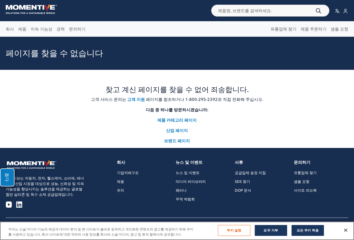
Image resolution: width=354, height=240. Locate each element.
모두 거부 (271, 230)
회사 (10, 29)
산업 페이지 (177, 130)
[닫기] (345, 230)
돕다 (7, 177)
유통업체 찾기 (283, 29)
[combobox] (270, 11)
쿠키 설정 (234, 230)
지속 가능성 (41, 29)
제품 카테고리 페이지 (177, 120)
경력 (60, 29)
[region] (177, 231)
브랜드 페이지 (177, 140)
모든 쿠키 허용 (308, 230)
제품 (22, 29)
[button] (337, 11)
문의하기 (77, 29)
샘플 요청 (339, 29)
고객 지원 (136, 99)
